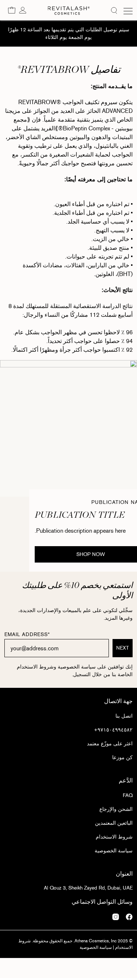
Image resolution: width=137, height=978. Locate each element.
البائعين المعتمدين (114, 823)
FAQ (128, 795)
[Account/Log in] (22, 9)
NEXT (122, 648)
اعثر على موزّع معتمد (110, 744)
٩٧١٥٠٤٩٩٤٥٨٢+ (113, 730)
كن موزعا (122, 757)
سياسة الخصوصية (114, 851)
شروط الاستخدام (114, 837)
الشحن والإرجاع (116, 809)
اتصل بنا (124, 716)
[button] (11, 9)
